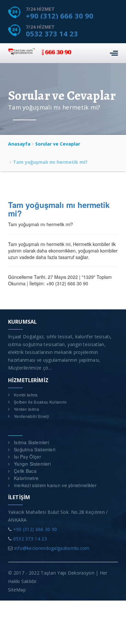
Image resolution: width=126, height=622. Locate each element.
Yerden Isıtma (26, 409)
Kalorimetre (26, 478)
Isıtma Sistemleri (31, 442)
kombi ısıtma (26, 394)
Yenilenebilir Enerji (31, 416)
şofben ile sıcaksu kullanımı (40, 402)
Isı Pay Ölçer (27, 456)
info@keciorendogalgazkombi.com (51, 548)
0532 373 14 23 (52, 33)
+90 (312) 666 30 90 (59, 15)
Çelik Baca (25, 471)
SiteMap (17, 590)
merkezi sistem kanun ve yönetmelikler (55, 485)
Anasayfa (19, 144)
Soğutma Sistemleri (34, 449)
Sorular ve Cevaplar (57, 144)
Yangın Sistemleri (32, 463)
